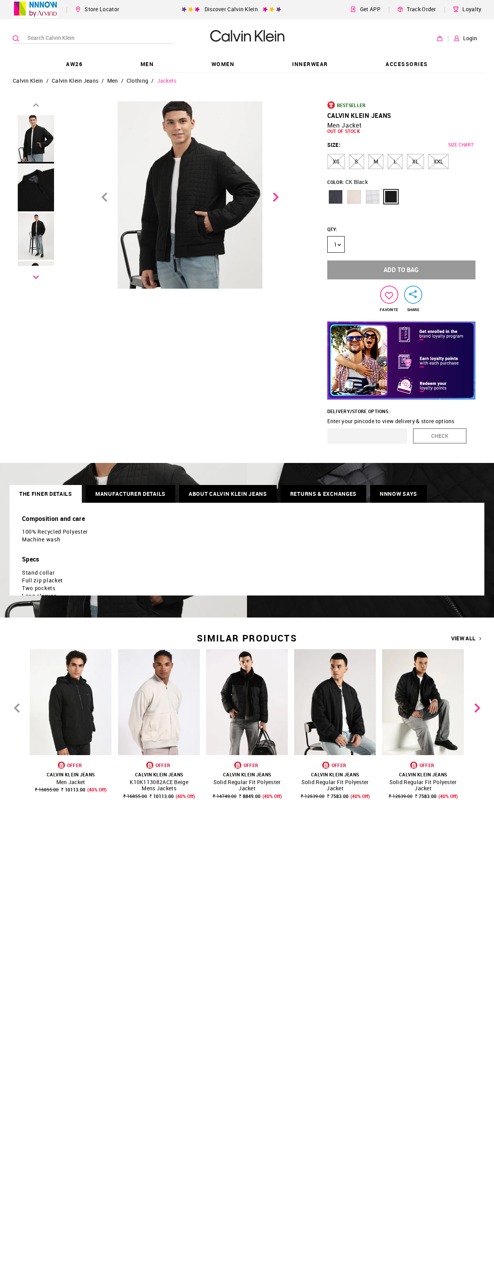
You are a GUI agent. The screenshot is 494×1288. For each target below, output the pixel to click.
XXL (438, 161)
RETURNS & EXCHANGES (323, 493)
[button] (335, 196)
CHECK (439, 435)
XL (415, 161)
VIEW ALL (463, 638)
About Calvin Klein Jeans (228, 493)
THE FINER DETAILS (45, 493)
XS (336, 161)
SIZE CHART (461, 144)
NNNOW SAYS (398, 493)
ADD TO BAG (401, 269)
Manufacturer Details (130, 493)
